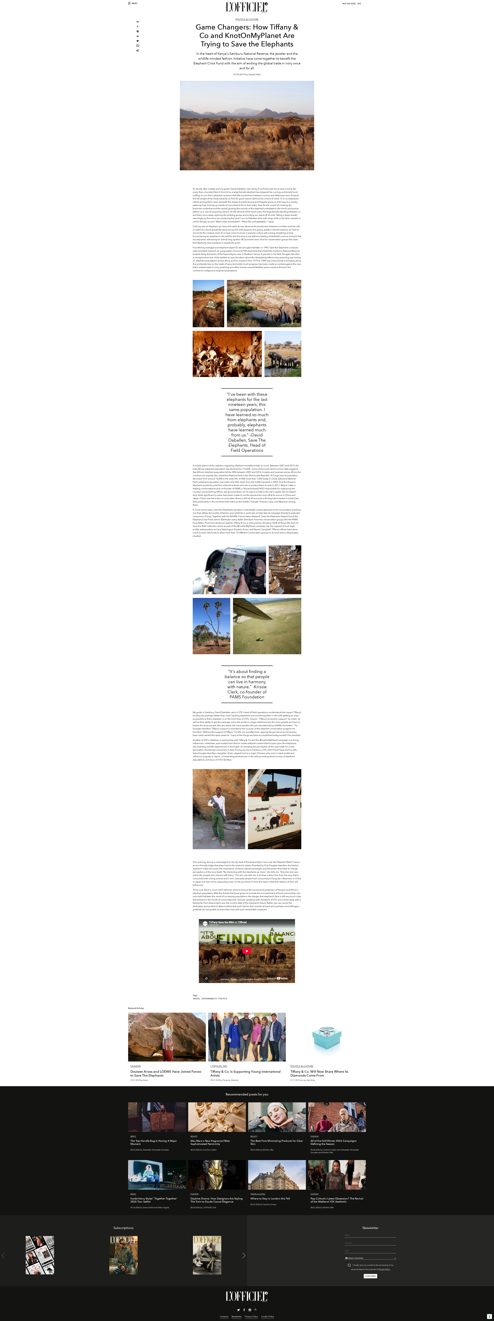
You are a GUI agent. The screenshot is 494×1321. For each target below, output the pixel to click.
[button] (244, 1255)
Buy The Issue (349, 4)
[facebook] (138, 27)
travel (196, 998)
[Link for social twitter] (238, 1310)
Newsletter (237, 1316)
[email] (138, 22)
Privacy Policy (384, 1269)
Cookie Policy (267, 1316)
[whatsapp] (138, 46)
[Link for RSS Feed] (255, 1310)
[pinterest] (138, 31)
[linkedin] (138, 36)
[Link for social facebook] (244, 1310)
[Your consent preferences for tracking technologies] (489, 1316)
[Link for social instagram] (250, 1310)
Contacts (224, 1316)
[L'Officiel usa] (247, 7)
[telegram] (138, 50)
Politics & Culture (247, 19)
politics (222, 998)
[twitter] (138, 41)
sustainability (209, 998)
